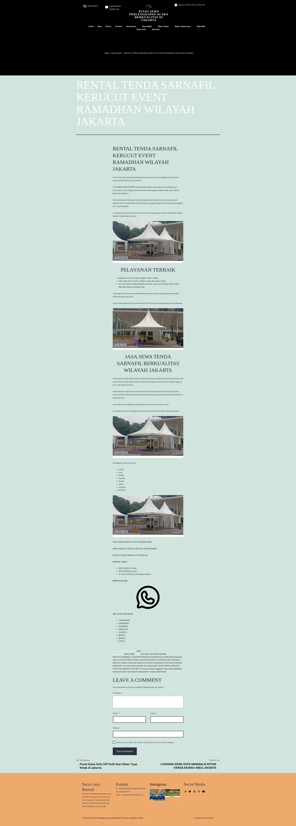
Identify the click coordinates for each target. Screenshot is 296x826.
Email (153, 713)
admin (139, 651)
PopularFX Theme (136, 818)
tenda (166, 669)
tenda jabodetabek (175, 669)
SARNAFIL (117, 666)
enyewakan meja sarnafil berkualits (153, 654)
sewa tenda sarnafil (150, 666)
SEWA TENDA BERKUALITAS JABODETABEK (132, 542)
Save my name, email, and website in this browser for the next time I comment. (145, 742)
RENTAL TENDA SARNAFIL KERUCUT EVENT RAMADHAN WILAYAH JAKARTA (147, 663)
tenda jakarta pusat (119, 672)
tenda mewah (132, 672)
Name (116, 713)
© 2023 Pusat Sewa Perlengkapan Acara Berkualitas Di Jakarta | (106, 818)
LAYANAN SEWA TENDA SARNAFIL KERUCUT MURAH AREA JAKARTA (149, 660)
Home (107, 53)
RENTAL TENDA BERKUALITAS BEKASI (130, 555)
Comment (118, 693)
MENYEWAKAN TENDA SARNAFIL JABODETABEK (135, 549)
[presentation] (151, 800)
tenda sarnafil (143, 672)
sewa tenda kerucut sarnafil (133, 666)
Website (116, 728)
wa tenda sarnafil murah (157, 672)
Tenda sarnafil (116, 53)
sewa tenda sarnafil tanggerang (151, 669)
